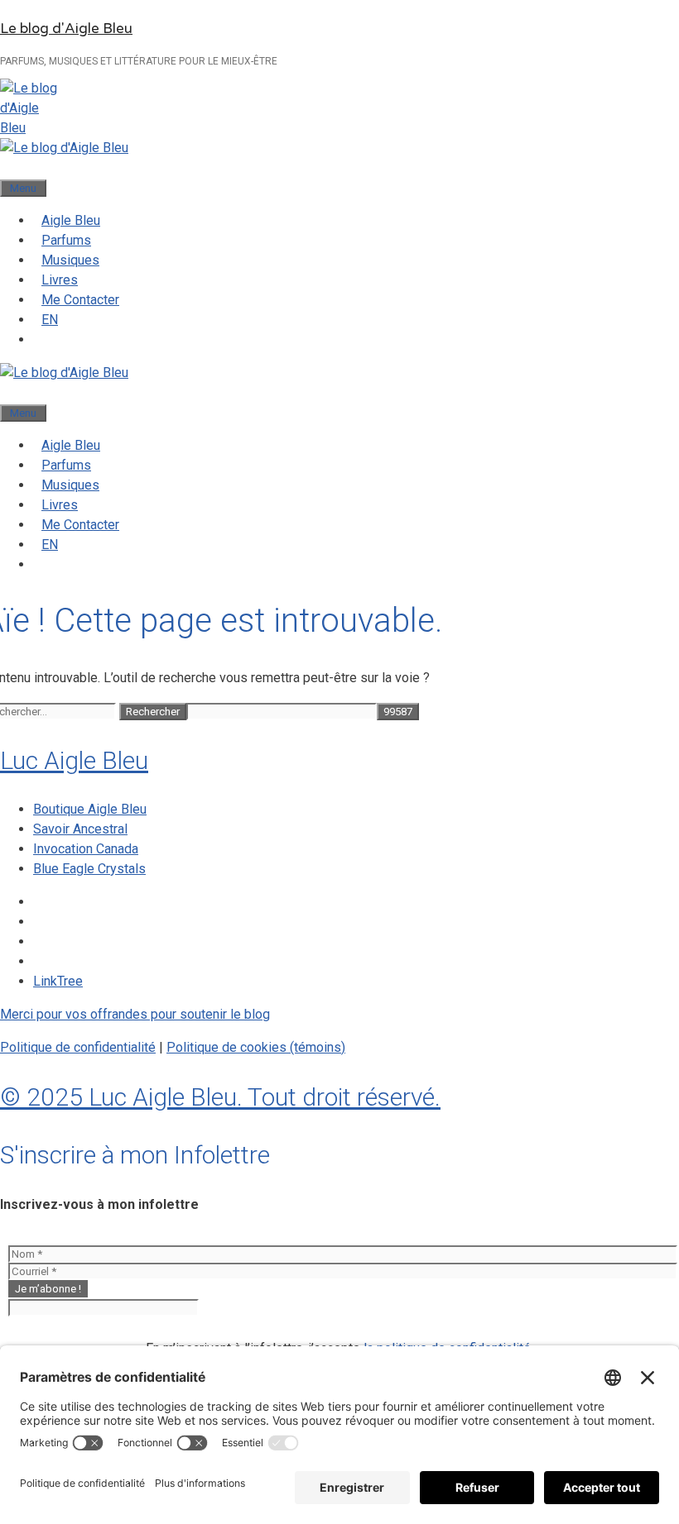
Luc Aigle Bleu (74, 760)
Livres (59, 280)
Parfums (66, 240)
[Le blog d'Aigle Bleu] (64, 147)
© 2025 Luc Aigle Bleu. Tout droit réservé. (220, 1096)
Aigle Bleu (70, 220)
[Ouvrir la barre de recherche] (8, 167)
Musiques (70, 260)
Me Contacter (80, 300)
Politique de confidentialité (78, 1047)
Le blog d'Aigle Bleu (66, 28)
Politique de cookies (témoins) (255, 1047)
